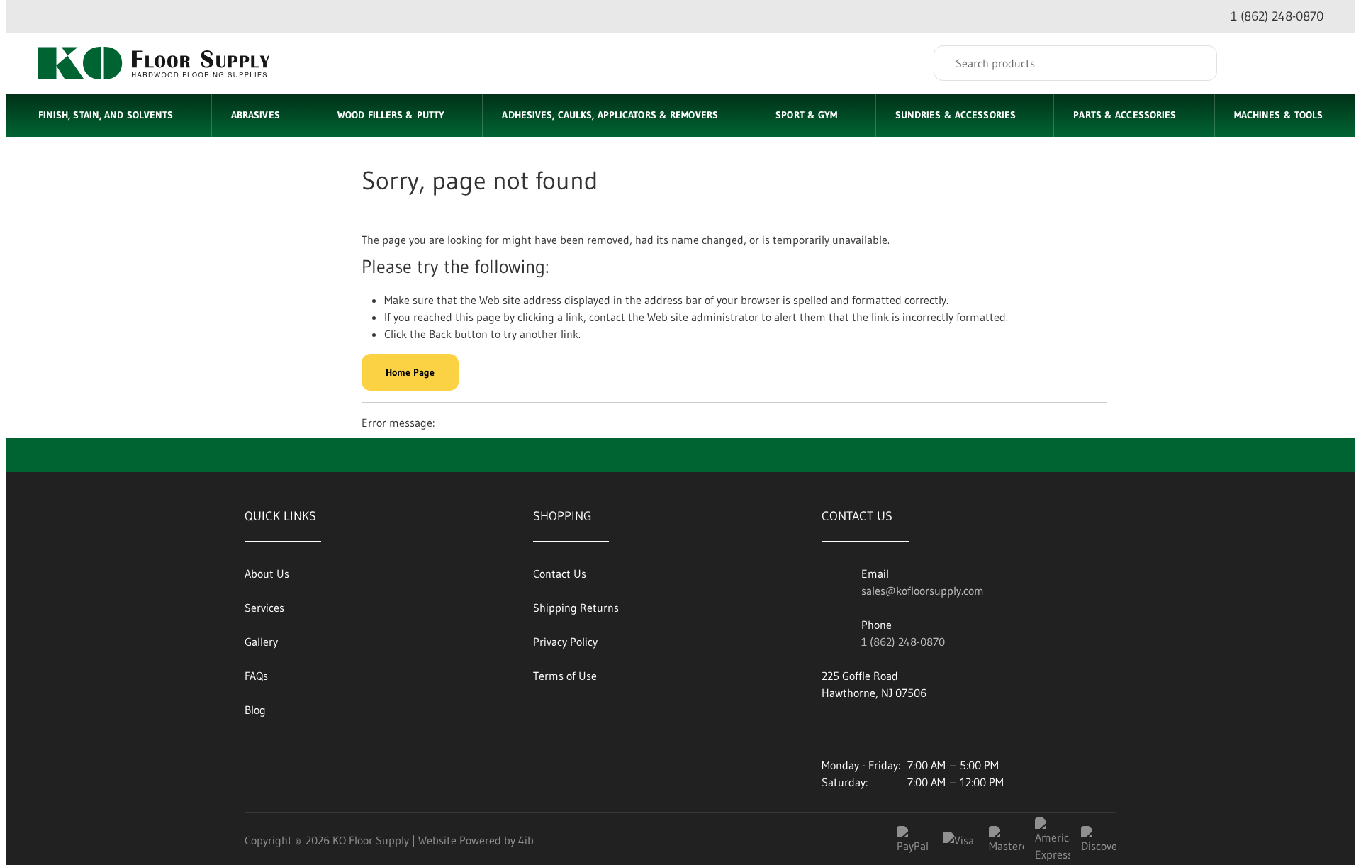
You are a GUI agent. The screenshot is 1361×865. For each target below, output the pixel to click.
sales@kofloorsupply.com (922, 591)
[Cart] (1308, 63)
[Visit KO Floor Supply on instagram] (908, 729)
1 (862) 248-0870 (903, 642)
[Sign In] (1255, 63)
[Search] (1196, 63)
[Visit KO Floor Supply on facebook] (870, 729)
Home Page (410, 372)
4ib (526, 840)
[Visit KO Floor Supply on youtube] (832, 729)
